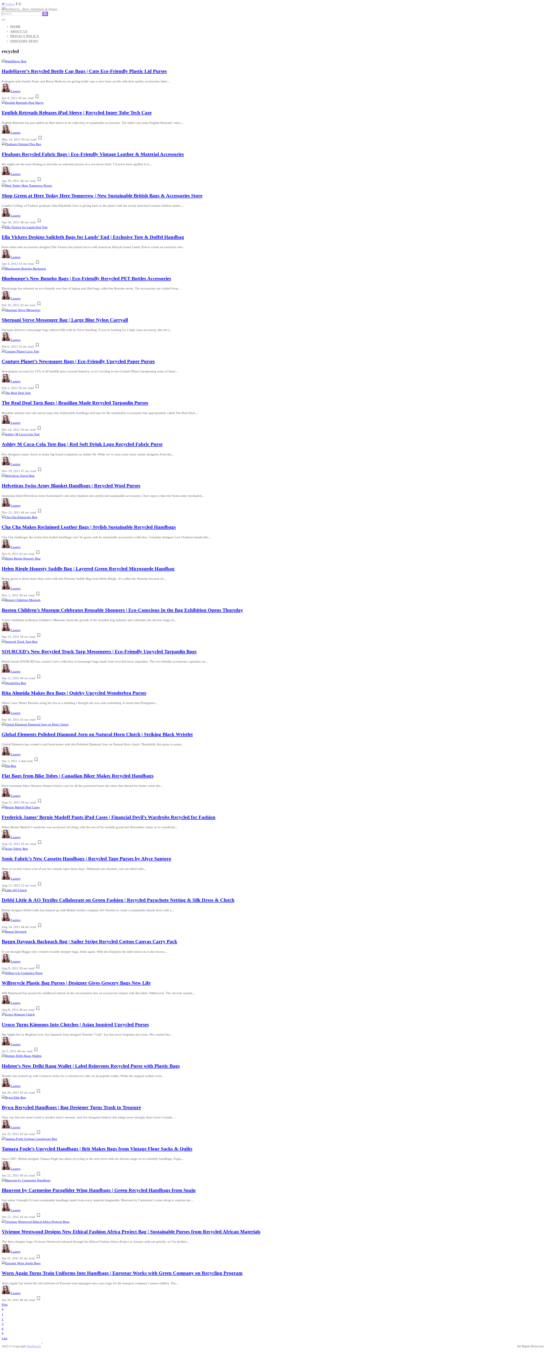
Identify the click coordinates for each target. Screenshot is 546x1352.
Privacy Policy (24, 36)
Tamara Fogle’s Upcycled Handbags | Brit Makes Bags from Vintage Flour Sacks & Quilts (97, 1149)
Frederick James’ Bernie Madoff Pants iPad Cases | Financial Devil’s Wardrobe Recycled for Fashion (108, 817)
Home (15, 26)
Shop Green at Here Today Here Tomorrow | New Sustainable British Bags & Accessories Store (102, 195)
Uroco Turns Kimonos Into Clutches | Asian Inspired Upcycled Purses (75, 1024)
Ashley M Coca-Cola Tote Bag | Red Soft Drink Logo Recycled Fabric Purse (82, 444)
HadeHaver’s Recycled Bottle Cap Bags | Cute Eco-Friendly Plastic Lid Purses (84, 71)
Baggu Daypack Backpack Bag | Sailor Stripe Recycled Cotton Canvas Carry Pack (89, 941)
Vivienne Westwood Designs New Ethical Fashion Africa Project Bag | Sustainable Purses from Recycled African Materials (131, 1231)
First (4, 1304)
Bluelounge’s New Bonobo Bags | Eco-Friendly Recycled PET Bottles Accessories (86, 278)
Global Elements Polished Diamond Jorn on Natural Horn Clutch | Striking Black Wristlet (97, 734)
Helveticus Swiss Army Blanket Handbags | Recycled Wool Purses (71, 485)
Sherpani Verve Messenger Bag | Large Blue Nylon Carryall (65, 320)
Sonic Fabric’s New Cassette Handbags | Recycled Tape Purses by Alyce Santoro (86, 858)
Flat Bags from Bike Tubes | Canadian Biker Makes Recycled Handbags (78, 775)
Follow (10, 4)
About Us (19, 31)
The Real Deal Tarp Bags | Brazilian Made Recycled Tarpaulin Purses (75, 402)
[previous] (3, 1309)
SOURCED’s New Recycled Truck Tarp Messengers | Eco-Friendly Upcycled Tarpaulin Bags (99, 651)
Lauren (15, 91)
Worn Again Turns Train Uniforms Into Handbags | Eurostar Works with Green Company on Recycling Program (122, 1273)
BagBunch (34, 1346)
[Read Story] (37, 98)
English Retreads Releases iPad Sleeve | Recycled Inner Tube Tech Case (77, 112)
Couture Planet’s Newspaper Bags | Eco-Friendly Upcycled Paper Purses (78, 361)
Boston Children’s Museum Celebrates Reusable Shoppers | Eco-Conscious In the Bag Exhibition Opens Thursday (122, 610)
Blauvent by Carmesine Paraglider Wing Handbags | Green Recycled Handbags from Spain (99, 1190)
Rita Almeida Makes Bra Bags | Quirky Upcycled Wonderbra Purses (74, 693)
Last (4, 1338)
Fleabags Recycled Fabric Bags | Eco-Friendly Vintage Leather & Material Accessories (93, 154)
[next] (3, 1333)
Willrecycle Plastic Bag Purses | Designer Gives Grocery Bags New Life (76, 983)
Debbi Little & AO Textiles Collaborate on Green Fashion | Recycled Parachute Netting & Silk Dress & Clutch (118, 900)
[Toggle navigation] (3, 19)
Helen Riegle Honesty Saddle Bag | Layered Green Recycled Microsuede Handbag (88, 568)
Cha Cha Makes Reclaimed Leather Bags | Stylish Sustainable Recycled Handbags (89, 527)
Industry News (24, 41)
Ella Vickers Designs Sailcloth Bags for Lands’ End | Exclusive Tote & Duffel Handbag (93, 237)
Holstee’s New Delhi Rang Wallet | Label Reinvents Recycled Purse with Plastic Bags (91, 1066)
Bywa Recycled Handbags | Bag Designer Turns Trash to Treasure (71, 1107)
